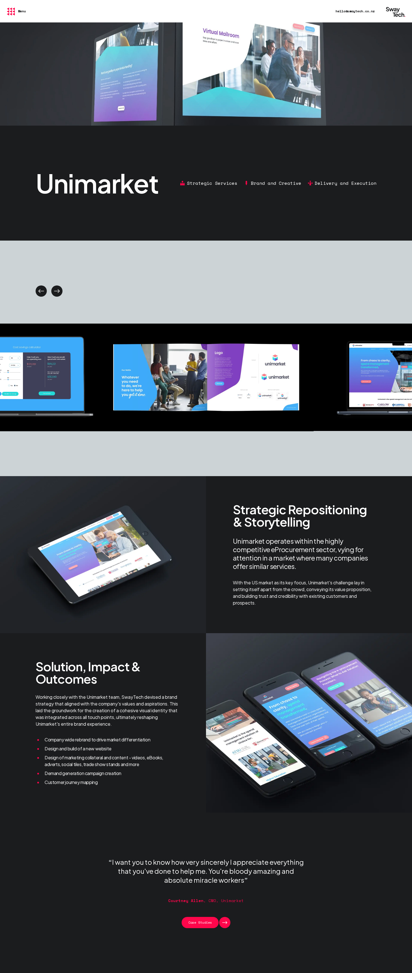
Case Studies (200, 922)
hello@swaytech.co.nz (355, 11)
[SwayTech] (395, 11)
